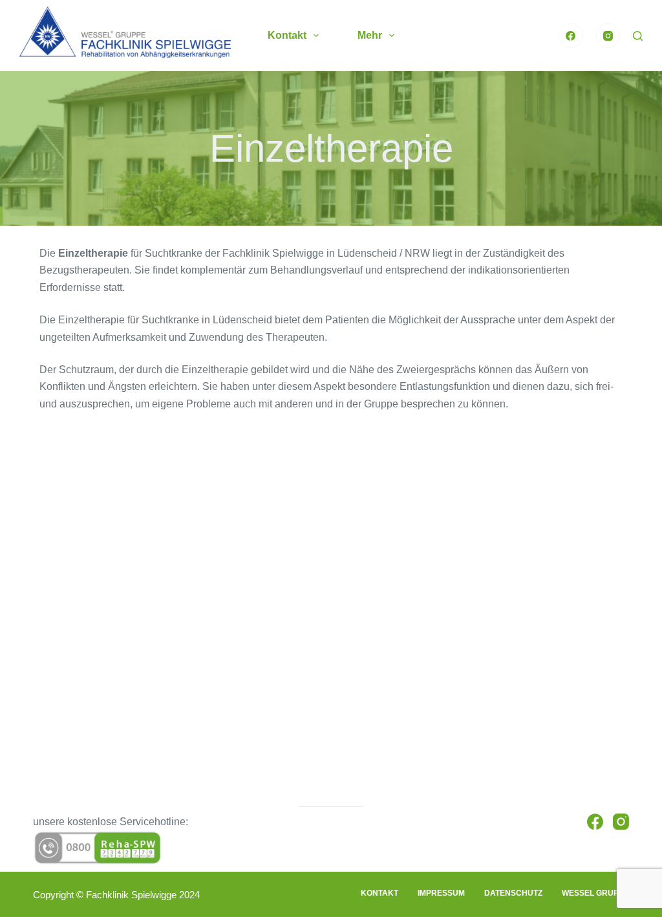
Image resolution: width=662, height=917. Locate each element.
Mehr (370, 35)
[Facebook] (571, 35)
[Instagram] (608, 35)
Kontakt (287, 35)
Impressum (441, 893)
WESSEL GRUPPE (595, 893)
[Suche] (638, 36)
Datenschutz (513, 893)
